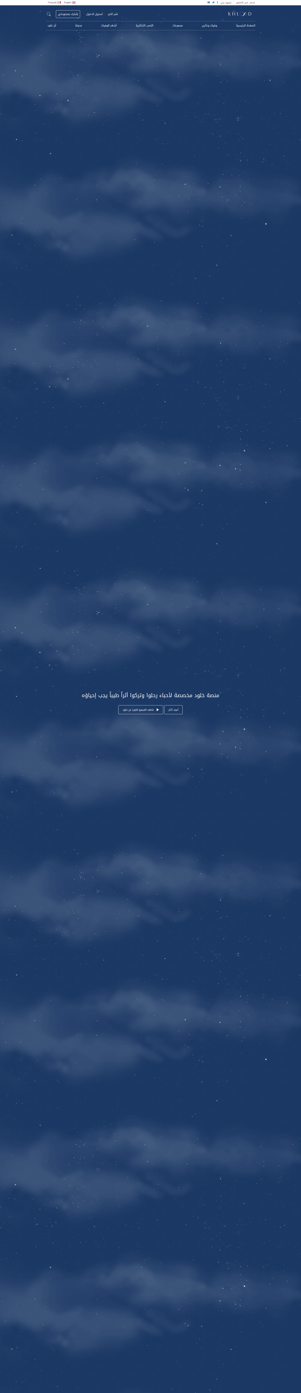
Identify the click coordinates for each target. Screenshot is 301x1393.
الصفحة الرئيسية (245, 25)
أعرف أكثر (173, 710)
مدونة (78, 25)
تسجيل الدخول (94, 14)
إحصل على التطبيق (245, 2)
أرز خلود (52, 25)
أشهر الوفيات (109, 25)
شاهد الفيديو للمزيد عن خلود (139, 710)
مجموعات (177, 25)
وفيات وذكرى (209, 25)
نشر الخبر (113, 14)
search (49, 14)
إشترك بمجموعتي (68, 14)
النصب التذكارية (144, 25)
